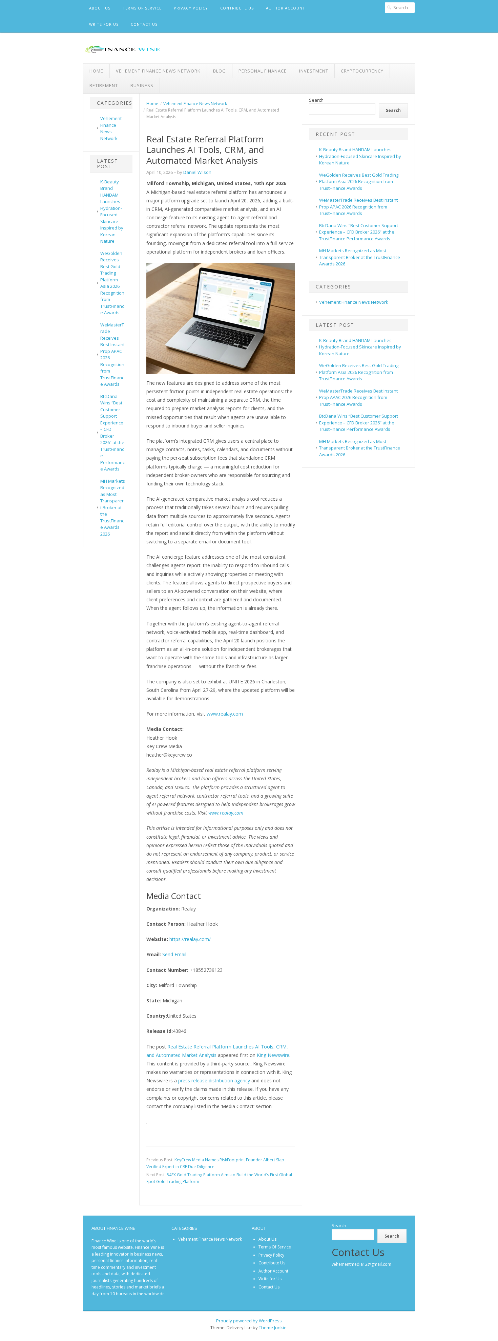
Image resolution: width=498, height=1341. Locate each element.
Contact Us (144, 24)
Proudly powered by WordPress (249, 1321)
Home (96, 71)
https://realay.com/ (190, 939)
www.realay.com (224, 713)
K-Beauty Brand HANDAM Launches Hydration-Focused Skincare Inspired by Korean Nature (111, 211)
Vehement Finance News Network (158, 71)
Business (141, 85)
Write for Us (104, 24)
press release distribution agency (214, 1080)
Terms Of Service (142, 8)
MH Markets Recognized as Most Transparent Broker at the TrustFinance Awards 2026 (112, 507)
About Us (99, 8)
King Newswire (273, 1055)
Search (316, 100)
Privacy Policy (191, 8)
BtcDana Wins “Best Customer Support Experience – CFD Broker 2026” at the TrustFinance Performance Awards (112, 432)
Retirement (103, 85)
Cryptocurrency (362, 71)
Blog (219, 71)
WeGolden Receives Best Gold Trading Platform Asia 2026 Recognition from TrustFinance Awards (112, 283)
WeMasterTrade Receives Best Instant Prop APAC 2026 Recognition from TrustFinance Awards (358, 206)
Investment (313, 71)
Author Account (285, 8)
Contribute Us (237, 8)
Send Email (174, 954)
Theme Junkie (273, 1327)
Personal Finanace (262, 71)
